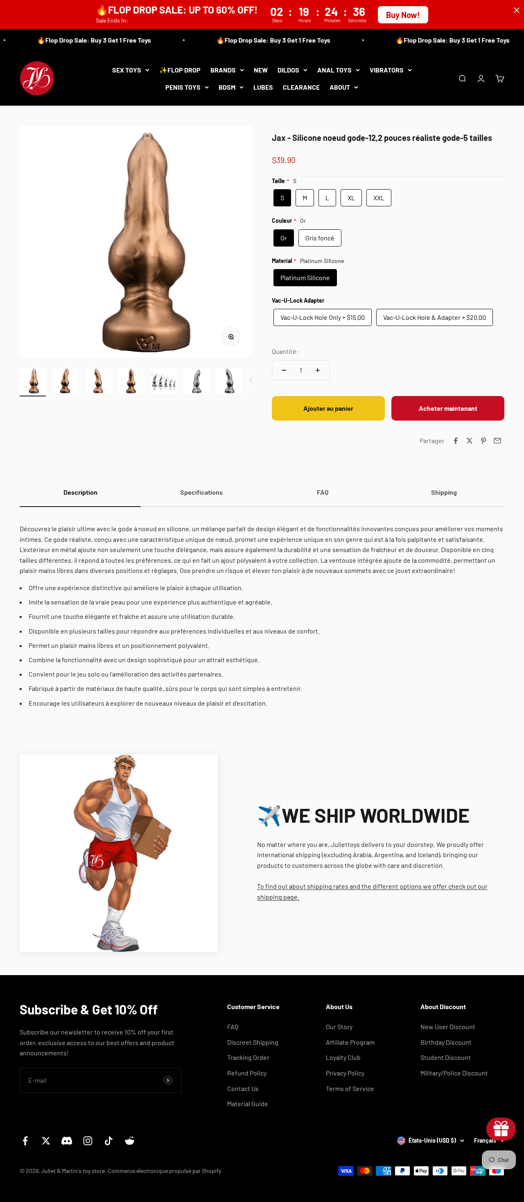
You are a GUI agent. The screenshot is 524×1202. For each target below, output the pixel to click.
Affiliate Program (350, 1042)
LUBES (263, 87)
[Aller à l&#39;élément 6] (196, 382)
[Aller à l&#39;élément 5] (164, 382)
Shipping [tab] (444, 492)
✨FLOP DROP (180, 70)
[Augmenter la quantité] (318, 370)
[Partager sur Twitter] (470, 441)
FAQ (232, 1026)
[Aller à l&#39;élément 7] (229, 382)
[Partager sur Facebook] (456, 441)
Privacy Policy (345, 1073)
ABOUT (340, 87)
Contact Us (243, 1088)
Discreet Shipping (252, 1042)
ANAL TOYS (334, 70)
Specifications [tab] (201, 492)
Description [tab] (80, 492)
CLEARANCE (301, 87)
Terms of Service (350, 1088)
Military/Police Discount (454, 1073)
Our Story (339, 1026)
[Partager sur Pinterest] (483, 441)
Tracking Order (248, 1057)
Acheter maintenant (448, 408)
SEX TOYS (126, 70)
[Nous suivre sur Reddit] (129, 1140)
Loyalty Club (343, 1057)
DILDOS (288, 70)
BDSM (227, 87)
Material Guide (247, 1103)
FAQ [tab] (322, 492)
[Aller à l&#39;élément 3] (98, 382)
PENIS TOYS (183, 87)
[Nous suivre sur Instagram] (87, 1140)
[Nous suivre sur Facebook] (25, 1140)
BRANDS (223, 70)
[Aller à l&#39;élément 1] (33, 382)
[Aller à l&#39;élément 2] (65, 382)
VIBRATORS (387, 70)
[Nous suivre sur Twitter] (46, 1140)
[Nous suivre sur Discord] (66, 1140)
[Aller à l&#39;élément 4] (131, 382)
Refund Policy (247, 1073)
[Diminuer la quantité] (284, 370)
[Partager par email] (497, 441)
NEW (261, 70)
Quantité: (285, 351)
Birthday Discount (446, 1042)
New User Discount (447, 1026)
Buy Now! (403, 15)
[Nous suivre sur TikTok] (108, 1140)
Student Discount (445, 1057)
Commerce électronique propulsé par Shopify (164, 1170)
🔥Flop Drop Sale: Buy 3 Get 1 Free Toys (85, 40)
